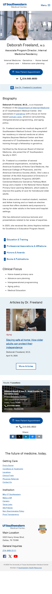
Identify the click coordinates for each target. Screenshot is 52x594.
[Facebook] (4, 557)
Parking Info (18, 408)
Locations (28, 87)
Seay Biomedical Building (16, 396)
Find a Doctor (8, 465)
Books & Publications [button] (17, 259)
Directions (8, 408)
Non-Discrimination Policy (13, 511)
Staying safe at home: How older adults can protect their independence (24, 343)
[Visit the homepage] (15, 5)
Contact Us (7, 482)
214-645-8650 (29, 78)
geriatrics (20, 113)
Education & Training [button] (17, 239)
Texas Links (7, 504)
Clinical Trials (8, 475)
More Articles (26, 366)
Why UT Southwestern (12, 494)
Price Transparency (11, 514)
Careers (6, 501)
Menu (44, 5)
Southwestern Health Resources (30, 568)
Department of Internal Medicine (33, 107)
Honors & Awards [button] (15, 252)
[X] (10, 557)
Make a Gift (7, 498)
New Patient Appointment (27, 72)
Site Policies (8, 508)
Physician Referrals (11, 479)
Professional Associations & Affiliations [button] (26, 246)
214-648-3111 (9, 550)
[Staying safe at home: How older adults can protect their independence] (26, 320)
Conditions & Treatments (13, 469)
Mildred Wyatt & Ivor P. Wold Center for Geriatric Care (23, 392)
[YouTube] (16, 557)
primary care (15, 116)
